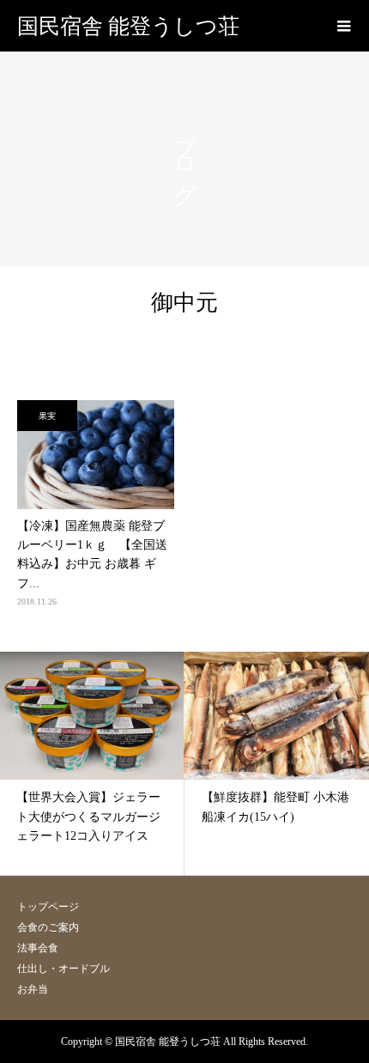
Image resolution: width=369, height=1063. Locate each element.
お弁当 (32, 989)
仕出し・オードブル (63, 969)
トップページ (48, 907)
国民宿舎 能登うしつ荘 (128, 26)
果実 (47, 416)
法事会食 (37, 948)
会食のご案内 (48, 927)
